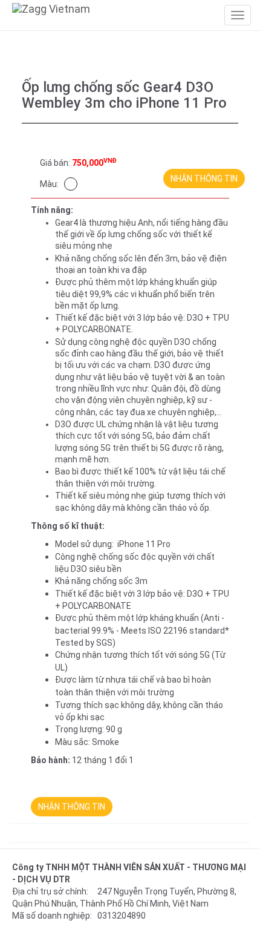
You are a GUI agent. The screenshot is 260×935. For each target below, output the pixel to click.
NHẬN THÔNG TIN (204, 178)
